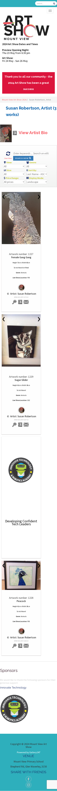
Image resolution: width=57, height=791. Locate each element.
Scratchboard (18, 268)
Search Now (22, 158)
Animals (23, 273)
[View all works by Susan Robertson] (21, 286)
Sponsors (9, 670)
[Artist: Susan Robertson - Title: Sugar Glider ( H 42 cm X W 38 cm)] (21, 340)
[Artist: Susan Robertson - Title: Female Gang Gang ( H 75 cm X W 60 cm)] (21, 218)
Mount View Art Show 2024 (14, 99)
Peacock (21, 601)
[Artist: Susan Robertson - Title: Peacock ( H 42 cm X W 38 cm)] (21, 575)
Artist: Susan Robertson (23, 293)
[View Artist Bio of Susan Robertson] (20, 302)
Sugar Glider (21, 380)
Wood (27, 268)
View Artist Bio (33, 132)
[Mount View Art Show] (26, 27)
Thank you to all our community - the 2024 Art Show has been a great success (28, 83)
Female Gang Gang (21, 257)
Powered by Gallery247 (28, 752)
